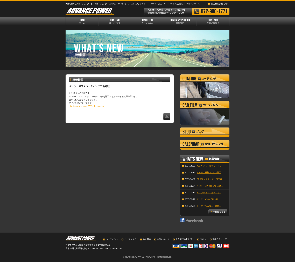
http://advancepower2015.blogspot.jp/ (86, 106)
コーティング (112, 239)
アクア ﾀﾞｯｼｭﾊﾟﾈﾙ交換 (207, 199)
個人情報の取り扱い (220, 4)
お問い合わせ (163, 239)
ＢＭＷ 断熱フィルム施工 (209, 172)
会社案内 (147, 239)
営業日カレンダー (220, 239)
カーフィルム (130, 239)
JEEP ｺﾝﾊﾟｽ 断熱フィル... (209, 166)
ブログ (203, 239)
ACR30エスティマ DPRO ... (210, 179)
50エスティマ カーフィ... (209, 192)
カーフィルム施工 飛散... (209, 206)
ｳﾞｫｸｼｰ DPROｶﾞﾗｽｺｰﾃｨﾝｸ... (210, 186)
